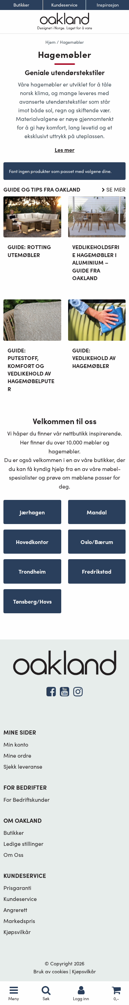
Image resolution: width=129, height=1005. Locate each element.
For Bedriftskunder (26, 799)
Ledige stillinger (23, 843)
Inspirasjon (108, 5)
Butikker (21, 5)
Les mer (65, 149)
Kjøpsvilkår (17, 931)
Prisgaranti (17, 887)
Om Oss (13, 854)
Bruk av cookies (50, 971)
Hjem (50, 42)
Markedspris (19, 920)
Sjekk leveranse (22, 766)
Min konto (15, 744)
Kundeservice (64, 5)
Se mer (116, 189)
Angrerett (15, 909)
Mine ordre (17, 755)
